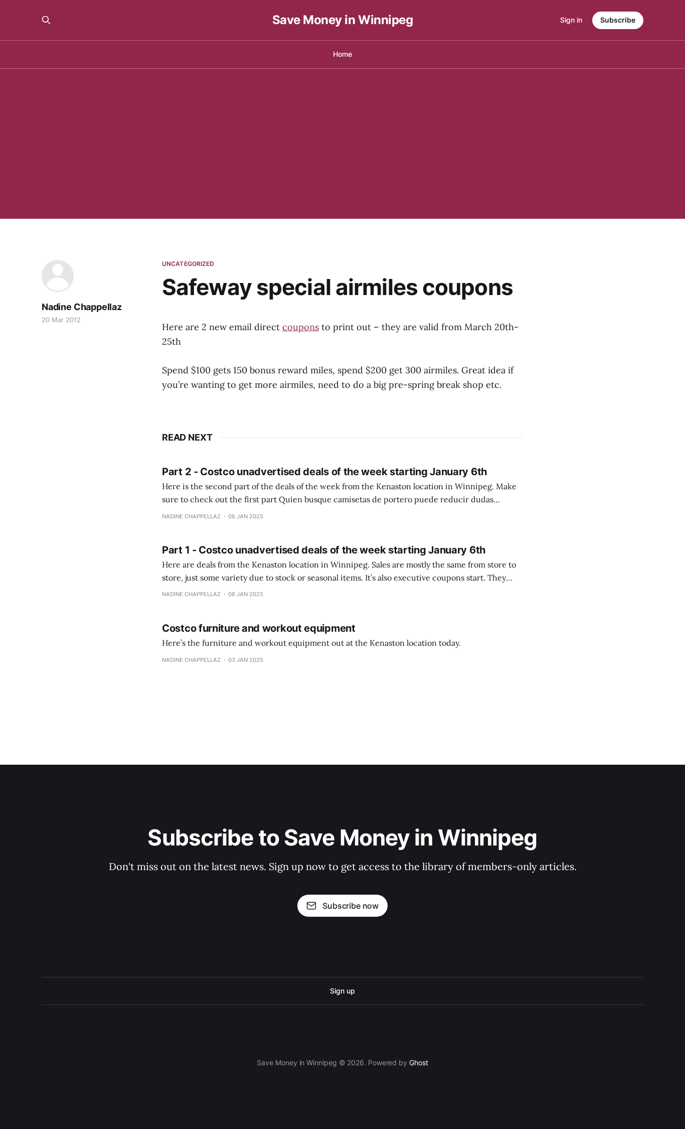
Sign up (342, 990)
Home (342, 54)
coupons (300, 327)
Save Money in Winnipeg (342, 20)
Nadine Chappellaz (82, 307)
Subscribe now (350, 906)
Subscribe (617, 20)
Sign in (571, 20)
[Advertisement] (342, 143)
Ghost (418, 1062)
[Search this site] (46, 20)
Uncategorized (188, 263)
